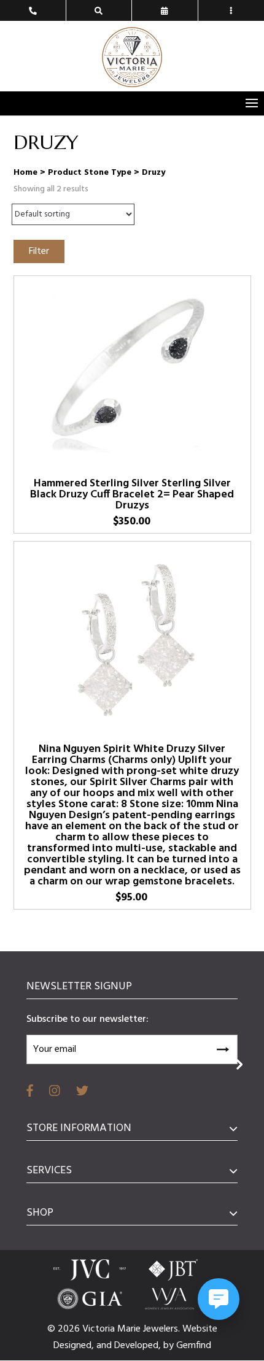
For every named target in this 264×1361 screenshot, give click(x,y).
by (169, 1346)
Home (25, 173)
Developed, (138, 1346)
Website (199, 1329)
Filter (39, 251)
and (105, 1346)
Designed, (74, 1346)
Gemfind (193, 1346)
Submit (222, 1047)
